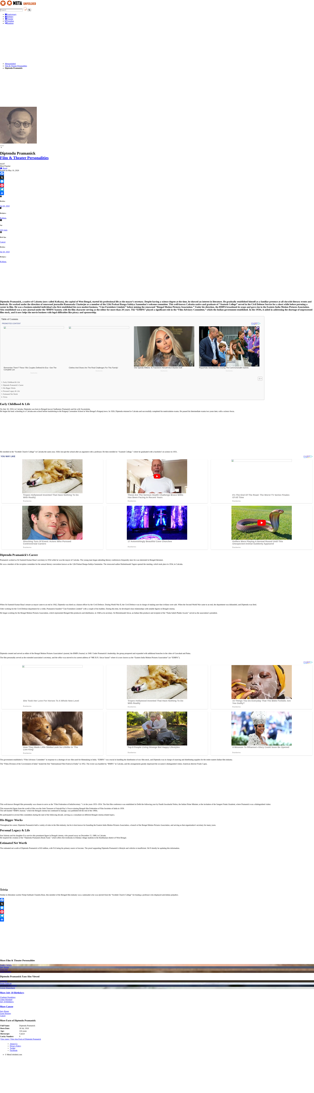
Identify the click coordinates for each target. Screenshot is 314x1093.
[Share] (157, 193)
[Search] (29, 10)
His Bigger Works (9, 388)
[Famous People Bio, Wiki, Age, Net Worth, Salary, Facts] (18, 5)
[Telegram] (157, 189)
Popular (10, 19)
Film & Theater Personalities (16, 66)
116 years (3, 230)
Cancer (3, 242)
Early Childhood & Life (11, 382)
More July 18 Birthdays (12, 992)
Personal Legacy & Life (11, 391)
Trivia (5, 397)
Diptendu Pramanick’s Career (13, 385)
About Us (13, 1044)
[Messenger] (157, 181)
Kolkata (3, 218)
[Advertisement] (73, 43)
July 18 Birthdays (7, 1002)
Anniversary (11, 14)
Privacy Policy (15, 1046)
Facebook (13, 1050)
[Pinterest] (157, 185)
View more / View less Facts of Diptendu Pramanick (20, 1039)
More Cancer (6, 1006)
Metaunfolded (10, 64)
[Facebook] (157, 174)
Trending (10, 21)
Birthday (10, 17)
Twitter (12, 1048)
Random (10, 23)
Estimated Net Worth (10, 394)
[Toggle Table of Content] (259, 379)
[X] (157, 177)
